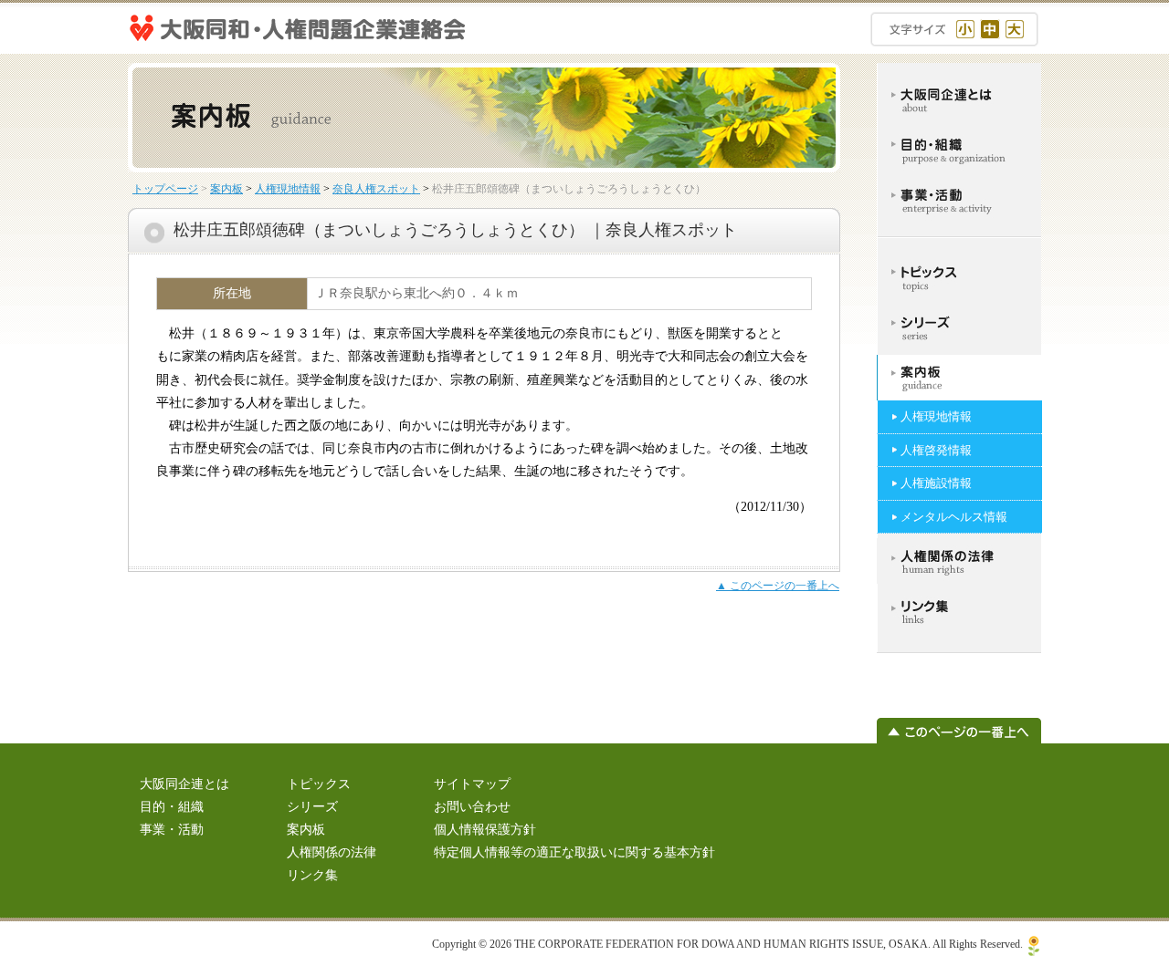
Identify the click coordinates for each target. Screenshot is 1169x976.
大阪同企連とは (184, 784)
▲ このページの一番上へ (777, 585)
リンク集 (312, 875)
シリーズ (312, 807)
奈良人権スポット (376, 188)
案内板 (226, 188)
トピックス (319, 784)
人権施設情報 (936, 483)
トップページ (165, 188)
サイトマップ (472, 784)
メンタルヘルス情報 (953, 517)
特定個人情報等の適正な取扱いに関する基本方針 (574, 852)
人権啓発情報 (936, 450)
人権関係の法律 (331, 852)
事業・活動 (172, 829)
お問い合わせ (472, 807)
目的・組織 (172, 807)
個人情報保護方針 (485, 829)
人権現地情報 (288, 188)
